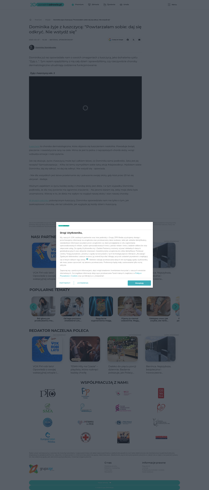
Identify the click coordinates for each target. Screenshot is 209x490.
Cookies (74, 276)
